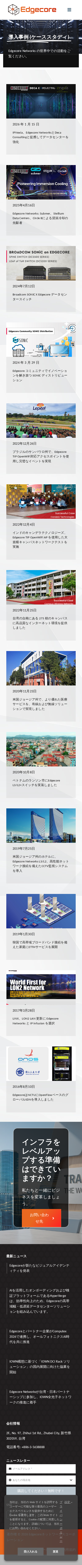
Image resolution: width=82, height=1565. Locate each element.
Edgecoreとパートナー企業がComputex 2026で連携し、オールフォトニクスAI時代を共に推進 (39, 1336)
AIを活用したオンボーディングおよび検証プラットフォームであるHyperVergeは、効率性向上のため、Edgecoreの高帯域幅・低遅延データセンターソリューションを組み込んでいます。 (39, 1301)
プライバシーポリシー (61, 1522)
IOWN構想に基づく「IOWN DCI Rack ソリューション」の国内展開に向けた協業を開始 (39, 1366)
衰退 (55, 1551)
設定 (68, 1502)
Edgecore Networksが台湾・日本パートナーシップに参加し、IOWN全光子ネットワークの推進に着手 (40, 1397)
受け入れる (30, 1551)
